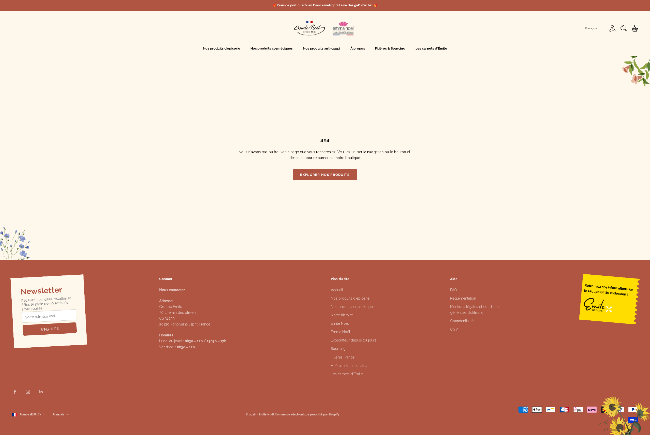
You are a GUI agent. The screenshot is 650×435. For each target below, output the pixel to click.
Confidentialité (462, 321)
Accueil (337, 290)
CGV (454, 329)
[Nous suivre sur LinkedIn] (41, 391)
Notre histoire (342, 315)
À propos (357, 48)
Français (591, 28)
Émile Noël (340, 323)
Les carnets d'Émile (431, 48)
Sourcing (338, 349)
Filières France (342, 357)
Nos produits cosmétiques (271, 48)
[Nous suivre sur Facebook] (14, 391)
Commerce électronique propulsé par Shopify (307, 414)
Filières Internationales (349, 366)
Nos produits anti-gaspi (321, 48)
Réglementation (463, 298)
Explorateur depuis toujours (353, 340)
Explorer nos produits (325, 175)
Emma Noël (340, 332)
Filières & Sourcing (390, 48)
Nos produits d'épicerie (221, 48)
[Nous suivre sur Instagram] (27, 391)
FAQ (453, 290)
